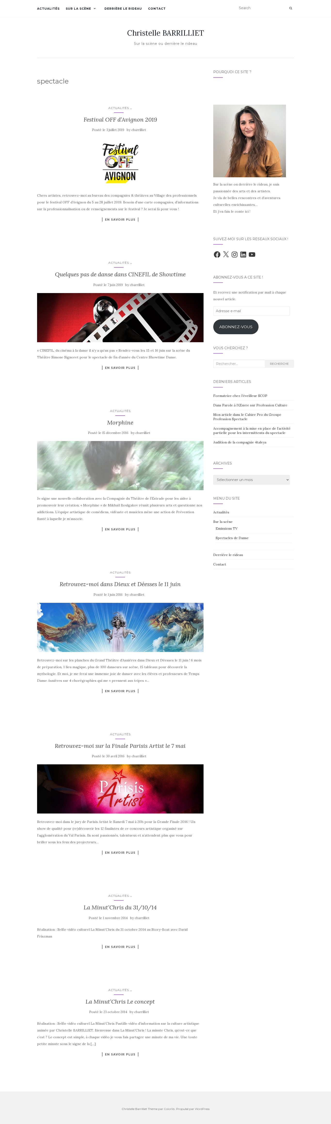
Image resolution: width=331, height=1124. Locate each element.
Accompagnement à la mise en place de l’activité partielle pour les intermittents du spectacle (252, 430)
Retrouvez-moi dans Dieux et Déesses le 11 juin (120, 584)
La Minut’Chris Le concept (120, 1001)
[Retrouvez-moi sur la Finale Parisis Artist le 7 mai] (120, 789)
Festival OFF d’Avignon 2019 (120, 119)
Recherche (279, 363)
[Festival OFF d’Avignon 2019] (120, 162)
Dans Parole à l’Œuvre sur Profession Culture (250, 405)
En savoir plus (120, 219)
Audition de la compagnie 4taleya (239, 442)
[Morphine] (120, 465)
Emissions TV (226, 528)
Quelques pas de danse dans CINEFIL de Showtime (120, 274)
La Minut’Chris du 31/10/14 (120, 907)
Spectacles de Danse (232, 538)
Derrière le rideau (123, 8)
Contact (157, 8)
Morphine (120, 422)
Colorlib (169, 1109)
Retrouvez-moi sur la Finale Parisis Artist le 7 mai (120, 746)
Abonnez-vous (235, 327)
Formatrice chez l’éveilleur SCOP (240, 396)
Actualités (48, 8)
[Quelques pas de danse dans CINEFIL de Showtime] (120, 317)
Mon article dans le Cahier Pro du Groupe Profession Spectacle (247, 416)
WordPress (202, 1109)
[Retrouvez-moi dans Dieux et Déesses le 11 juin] (120, 627)
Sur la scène (78, 8)
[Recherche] (290, 8)
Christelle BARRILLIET (165, 33)
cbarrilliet (138, 130)
